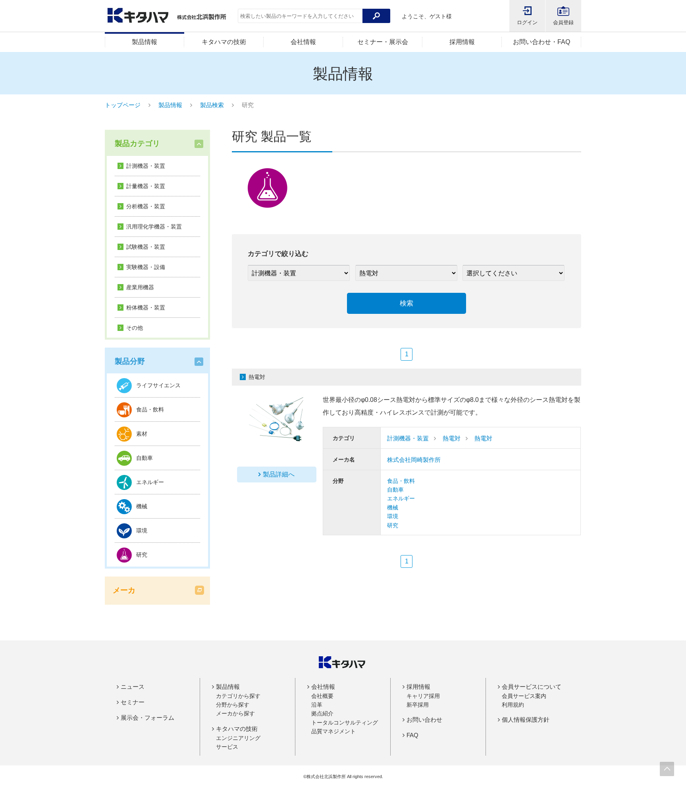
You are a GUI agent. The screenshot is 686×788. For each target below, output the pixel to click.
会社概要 (322, 696)
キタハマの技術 (224, 41)
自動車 (395, 489)
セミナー (133, 702)
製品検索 (212, 105)
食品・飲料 (401, 481)
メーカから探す (235, 713)
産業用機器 (140, 287)
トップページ (123, 105)
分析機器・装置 (145, 206)
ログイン (527, 22)
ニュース (133, 686)
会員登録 (563, 22)
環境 (392, 516)
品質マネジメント (333, 731)
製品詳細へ (279, 474)
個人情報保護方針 (525, 719)
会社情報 (303, 41)
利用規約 (513, 705)
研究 (392, 525)
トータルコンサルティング (344, 722)
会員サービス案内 (524, 696)
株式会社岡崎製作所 (414, 459)
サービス (227, 747)
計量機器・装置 (145, 186)
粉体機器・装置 (145, 307)
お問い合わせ (424, 719)
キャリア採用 (423, 696)
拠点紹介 (322, 713)
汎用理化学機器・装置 (154, 226)
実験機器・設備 (145, 267)
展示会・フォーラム (147, 717)
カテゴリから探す (238, 696)
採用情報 (462, 41)
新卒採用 (418, 705)
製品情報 (144, 41)
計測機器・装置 (145, 166)
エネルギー (401, 498)
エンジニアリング (238, 738)
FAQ (412, 735)
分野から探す (232, 705)
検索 (406, 303)
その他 (134, 328)
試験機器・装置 (145, 247)
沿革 (316, 705)
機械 (392, 507)
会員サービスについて (531, 686)
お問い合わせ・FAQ (541, 41)
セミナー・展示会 (382, 41)
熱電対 (452, 438)
